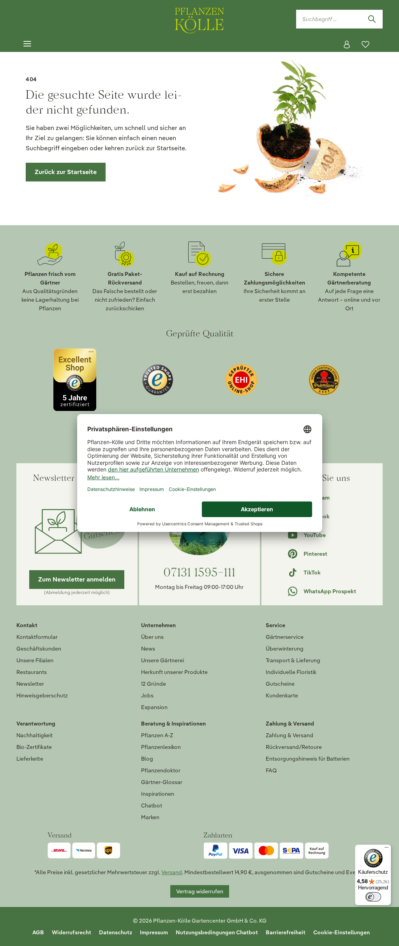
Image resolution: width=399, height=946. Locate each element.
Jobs (147, 695)
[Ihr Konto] (346, 44)
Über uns (152, 636)
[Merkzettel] (365, 44)
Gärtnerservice (285, 636)
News (148, 648)
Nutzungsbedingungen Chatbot (217, 932)
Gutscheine (280, 683)
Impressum (154, 932)
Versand (171, 872)
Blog (147, 758)
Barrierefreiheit (285, 932)
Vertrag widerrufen (199, 891)
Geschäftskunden (38, 648)
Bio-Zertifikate (34, 746)
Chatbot (151, 805)
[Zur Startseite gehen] (199, 19)
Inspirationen (157, 793)
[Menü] (27, 44)
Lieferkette (29, 758)
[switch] (373, 897)
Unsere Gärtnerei (162, 660)
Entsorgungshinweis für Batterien (308, 758)
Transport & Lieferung (293, 660)
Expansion (154, 707)
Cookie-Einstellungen (341, 932)
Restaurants (31, 672)
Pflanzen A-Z (157, 735)
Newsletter (30, 683)
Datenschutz (115, 932)
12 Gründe (153, 683)
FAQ (271, 770)
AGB (38, 932)
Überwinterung (285, 648)
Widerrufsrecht (71, 932)
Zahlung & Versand (289, 735)
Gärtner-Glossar (161, 782)
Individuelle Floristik (291, 672)
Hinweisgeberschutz (42, 695)
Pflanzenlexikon (161, 746)
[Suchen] (372, 19)
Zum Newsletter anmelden (76, 579)
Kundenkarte (282, 695)
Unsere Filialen (34, 660)
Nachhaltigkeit (34, 735)
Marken (150, 817)
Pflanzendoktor (160, 770)
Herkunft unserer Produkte (174, 672)
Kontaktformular (37, 636)
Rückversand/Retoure (294, 746)
